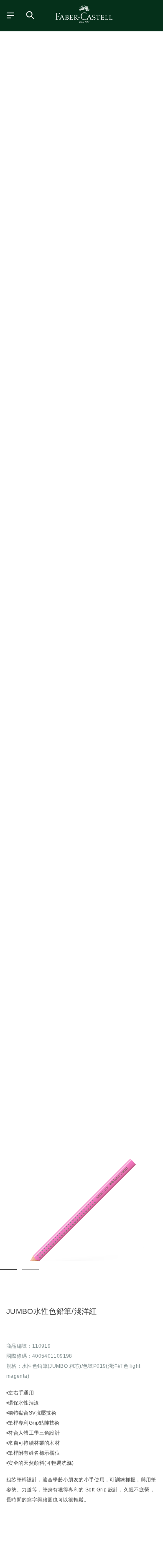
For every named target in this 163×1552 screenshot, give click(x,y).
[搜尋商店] (30, 15)
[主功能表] (8, 15)
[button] (81, 1213)
